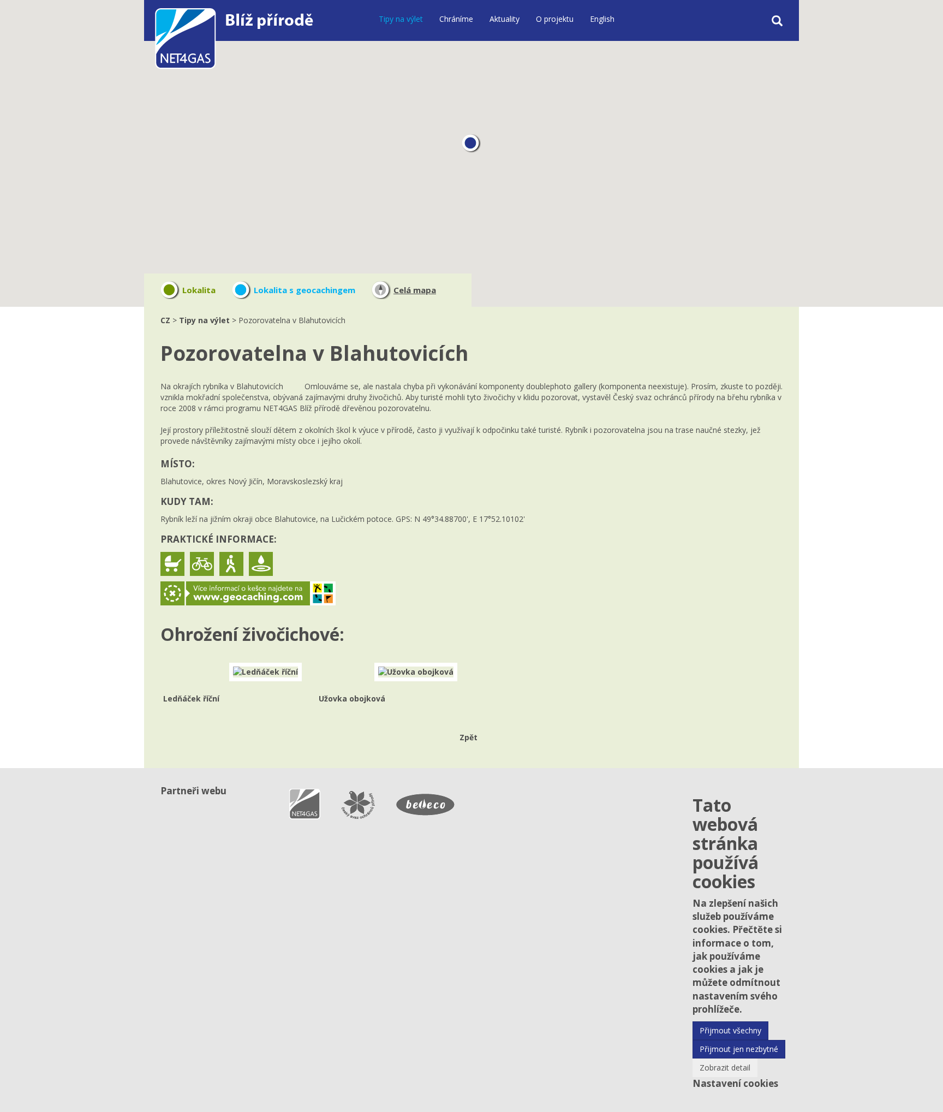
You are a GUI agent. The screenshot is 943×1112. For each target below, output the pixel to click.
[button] (471, 143)
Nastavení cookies (735, 1083)
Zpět (468, 737)
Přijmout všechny (730, 1030)
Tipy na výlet (401, 19)
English (602, 19)
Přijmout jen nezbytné (739, 1049)
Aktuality (505, 19)
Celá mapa (414, 289)
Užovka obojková (352, 698)
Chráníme (456, 19)
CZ (165, 320)
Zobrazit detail (725, 1067)
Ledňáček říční (191, 698)
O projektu (555, 19)
